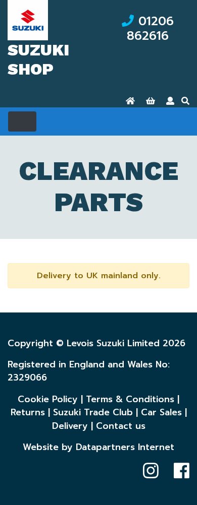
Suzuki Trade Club (93, 412)
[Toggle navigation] (22, 121)
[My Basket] (150, 101)
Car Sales (161, 412)
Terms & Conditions (130, 399)
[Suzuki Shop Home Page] (130, 101)
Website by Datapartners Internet (98, 447)
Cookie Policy (48, 399)
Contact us (120, 425)
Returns (28, 412)
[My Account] (170, 101)
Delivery (70, 425)
